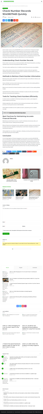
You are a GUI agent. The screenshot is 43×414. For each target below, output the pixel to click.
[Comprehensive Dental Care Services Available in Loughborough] (6, 375)
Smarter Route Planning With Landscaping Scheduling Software (23, 296)
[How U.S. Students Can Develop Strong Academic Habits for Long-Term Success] (6, 280)
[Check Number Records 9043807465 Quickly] (34, 193)
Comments (35, 267)
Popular (20, 267)
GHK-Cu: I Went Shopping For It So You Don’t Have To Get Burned (23, 271)
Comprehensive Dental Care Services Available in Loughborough (23, 373)
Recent (7, 267)
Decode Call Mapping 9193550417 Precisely (7, 198)
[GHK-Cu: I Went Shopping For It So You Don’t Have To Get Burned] (6, 274)
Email (4, 226)
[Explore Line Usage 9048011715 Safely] (21, 193)
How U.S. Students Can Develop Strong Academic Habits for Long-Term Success (31, 327)
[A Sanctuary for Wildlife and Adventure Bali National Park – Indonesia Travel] (6, 381)
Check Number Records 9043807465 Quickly (34, 198)
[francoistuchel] (8, 1)
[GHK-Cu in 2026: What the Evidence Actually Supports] (6, 293)
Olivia (5, 17)
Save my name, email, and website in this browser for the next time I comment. (18, 230)
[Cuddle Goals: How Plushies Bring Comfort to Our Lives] (6, 370)
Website (23, 226)
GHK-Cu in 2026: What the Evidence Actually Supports (21, 291)
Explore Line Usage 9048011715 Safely (20, 198)
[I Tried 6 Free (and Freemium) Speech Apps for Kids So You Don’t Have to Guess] (6, 286)
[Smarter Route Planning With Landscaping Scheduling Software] (6, 299)
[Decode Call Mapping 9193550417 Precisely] (8, 193)
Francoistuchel (5, 8)
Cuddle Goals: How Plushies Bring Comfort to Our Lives (21, 368)
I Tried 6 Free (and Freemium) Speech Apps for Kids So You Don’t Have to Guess (11, 345)
